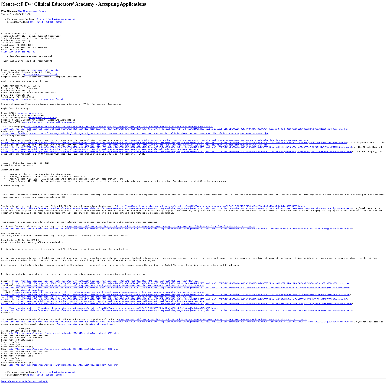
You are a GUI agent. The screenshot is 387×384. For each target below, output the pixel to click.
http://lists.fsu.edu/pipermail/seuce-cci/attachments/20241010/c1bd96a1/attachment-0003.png (62, 365)
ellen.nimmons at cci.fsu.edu (18, 52)
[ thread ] (40, 22)
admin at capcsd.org (29, 113)
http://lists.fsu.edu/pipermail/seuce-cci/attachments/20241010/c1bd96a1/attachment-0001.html (63, 333)
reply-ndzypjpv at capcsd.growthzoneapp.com (48, 122)
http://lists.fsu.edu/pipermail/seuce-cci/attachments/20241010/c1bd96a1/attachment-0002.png (62, 349)
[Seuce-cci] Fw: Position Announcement (55, 19)
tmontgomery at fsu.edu (44, 70)
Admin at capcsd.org (68, 324)
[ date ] (31, 22)
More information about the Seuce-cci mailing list (24, 381)
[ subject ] (49, 22)
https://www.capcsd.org (14, 308)
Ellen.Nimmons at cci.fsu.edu (32, 11)
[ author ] (59, 22)
